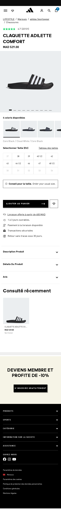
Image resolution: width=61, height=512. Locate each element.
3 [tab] (19, 108)
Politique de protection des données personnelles (22, 484)
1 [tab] (10, 108)
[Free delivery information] (4, 220)
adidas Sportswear (39, 19)
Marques (22, 19)
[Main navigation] (5, 10)
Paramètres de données (12, 470)
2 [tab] (14, 108)
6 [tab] (32, 108)
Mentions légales (9, 493)
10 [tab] (50, 108)
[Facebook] (4, 459)
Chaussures (12, 22)
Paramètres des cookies (12, 479)
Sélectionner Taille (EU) (15, 148)
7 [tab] (37, 108)
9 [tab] (46, 108)
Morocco (10, 475)
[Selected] (11, 129)
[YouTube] (14, 459)
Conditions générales (11, 489)
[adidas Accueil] (30, 10)
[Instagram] (9, 459)
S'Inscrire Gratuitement (30, 388)
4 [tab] (23, 108)
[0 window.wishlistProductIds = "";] (12, 11)
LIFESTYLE (9, 19)
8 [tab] (41, 108)
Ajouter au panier (18, 204)
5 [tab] (28, 108)
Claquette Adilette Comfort (18, 327)
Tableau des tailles (48, 148)
